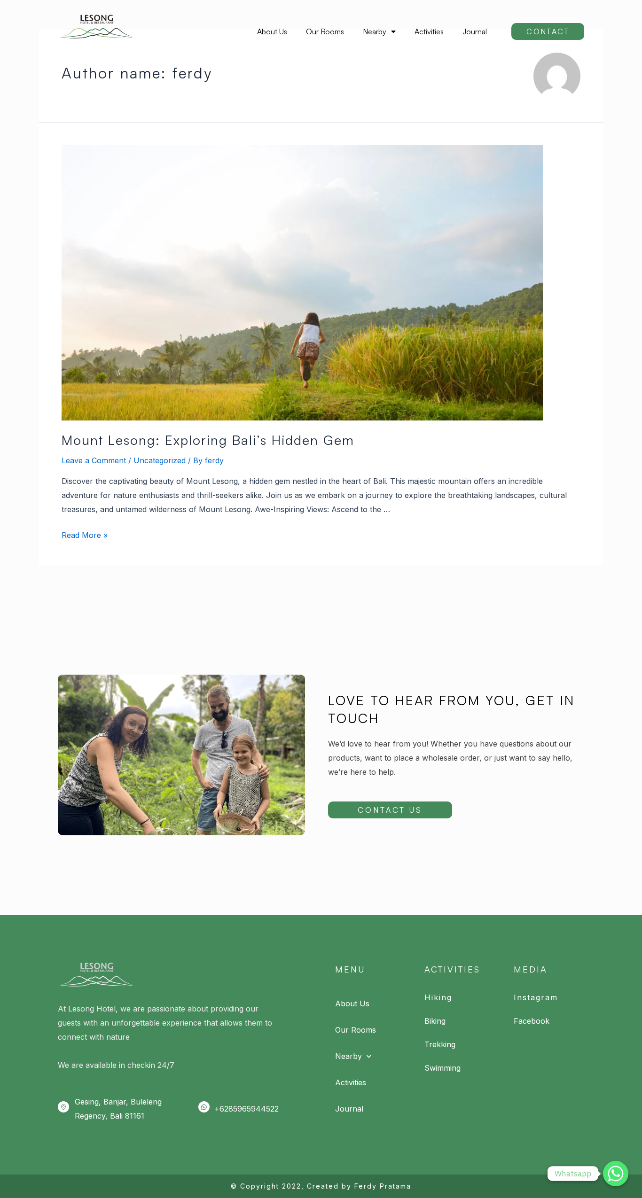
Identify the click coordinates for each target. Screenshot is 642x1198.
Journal (474, 31)
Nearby (374, 31)
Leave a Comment (94, 460)
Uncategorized (159, 460)
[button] (547, 31)
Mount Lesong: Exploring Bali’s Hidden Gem (208, 440)
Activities (429, 31)
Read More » (85, 535)
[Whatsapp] (615, 1173)
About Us (272, 31)
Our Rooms (325, 31)
